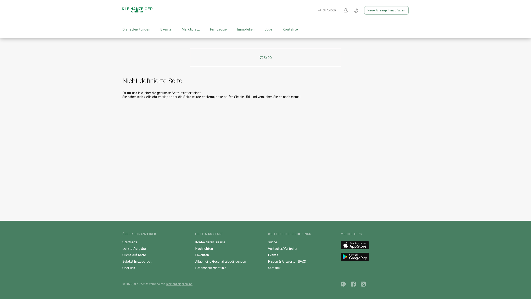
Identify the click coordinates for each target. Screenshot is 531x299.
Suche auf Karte (134, 255)
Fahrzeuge (218, 29)
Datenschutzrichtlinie (210, 268)
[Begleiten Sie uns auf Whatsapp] (343, 284)
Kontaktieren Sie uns (210, 242)
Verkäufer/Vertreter (282, 249)
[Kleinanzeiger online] (137, 12)
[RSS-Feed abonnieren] (363, 284)
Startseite (130, 242)
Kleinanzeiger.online (179, 284)
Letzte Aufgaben (134, 249)
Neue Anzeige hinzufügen (386, 10)
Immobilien (246, 29)
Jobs (269, 29)
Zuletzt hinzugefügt (137, 261)
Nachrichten (204, 249)
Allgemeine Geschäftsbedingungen (220, 261)
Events (166, 29)
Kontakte (290, 29)
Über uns (128, 268)
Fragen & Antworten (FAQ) (287, 261)
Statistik (274, 268)
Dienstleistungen (136, 29)
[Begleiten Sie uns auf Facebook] (353, 284)
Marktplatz (191, 29)
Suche (272, 242)
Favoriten (202, 255)
